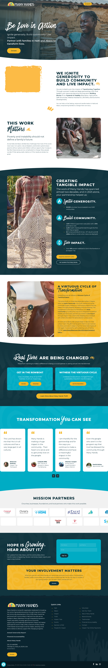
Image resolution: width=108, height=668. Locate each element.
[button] (3, 664)
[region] (54, 450)
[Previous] (53, 475)
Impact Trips (58, 619)
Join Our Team (86, 611)
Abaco (56, 611)
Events (56, 622)
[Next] (57, 475)
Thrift (56, 616)
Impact (56, 614)
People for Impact (60, 628)
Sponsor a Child (59, 625)
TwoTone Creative (40, 665)
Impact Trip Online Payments (91, 628)
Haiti (55, 608)
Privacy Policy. (11, 665)
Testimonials (86, 619)
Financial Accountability (16, 636)
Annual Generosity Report (16, 632)
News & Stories (86, 616)
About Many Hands (14, 640)
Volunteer (85, 608)
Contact (84, 625)
